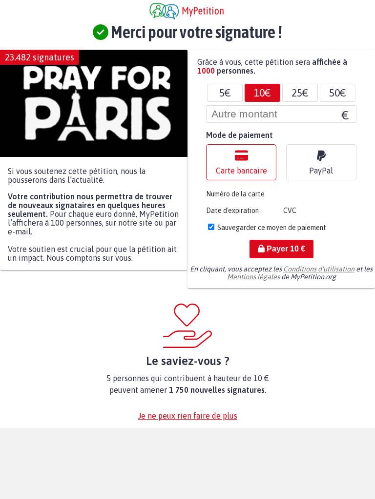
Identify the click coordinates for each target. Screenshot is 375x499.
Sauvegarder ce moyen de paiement (271, 227)
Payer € (285, 249)
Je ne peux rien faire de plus (187, 415)
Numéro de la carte (235, 194)
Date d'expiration (232, 210)
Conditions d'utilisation (318, 269)
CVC (289, 210)
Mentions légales (253, 277)
